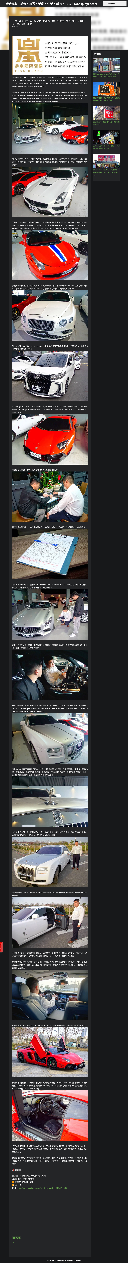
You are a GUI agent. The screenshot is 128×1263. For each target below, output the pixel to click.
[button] (13, 30)
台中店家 (17, 1238)
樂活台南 (63, 1260)
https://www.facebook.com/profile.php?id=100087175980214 (42, 1188)
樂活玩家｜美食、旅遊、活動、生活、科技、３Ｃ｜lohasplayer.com (51, 4)
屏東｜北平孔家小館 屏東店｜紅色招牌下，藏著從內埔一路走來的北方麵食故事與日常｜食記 (106, 172)
